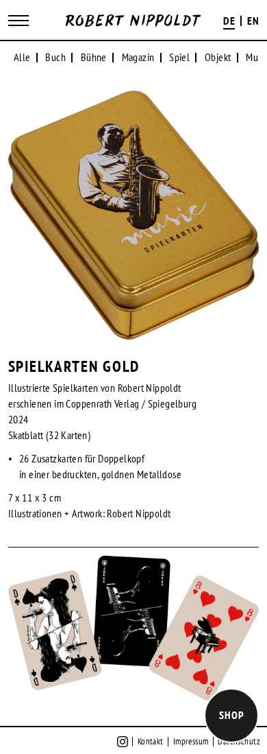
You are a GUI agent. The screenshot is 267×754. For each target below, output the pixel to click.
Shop (231, 714)
